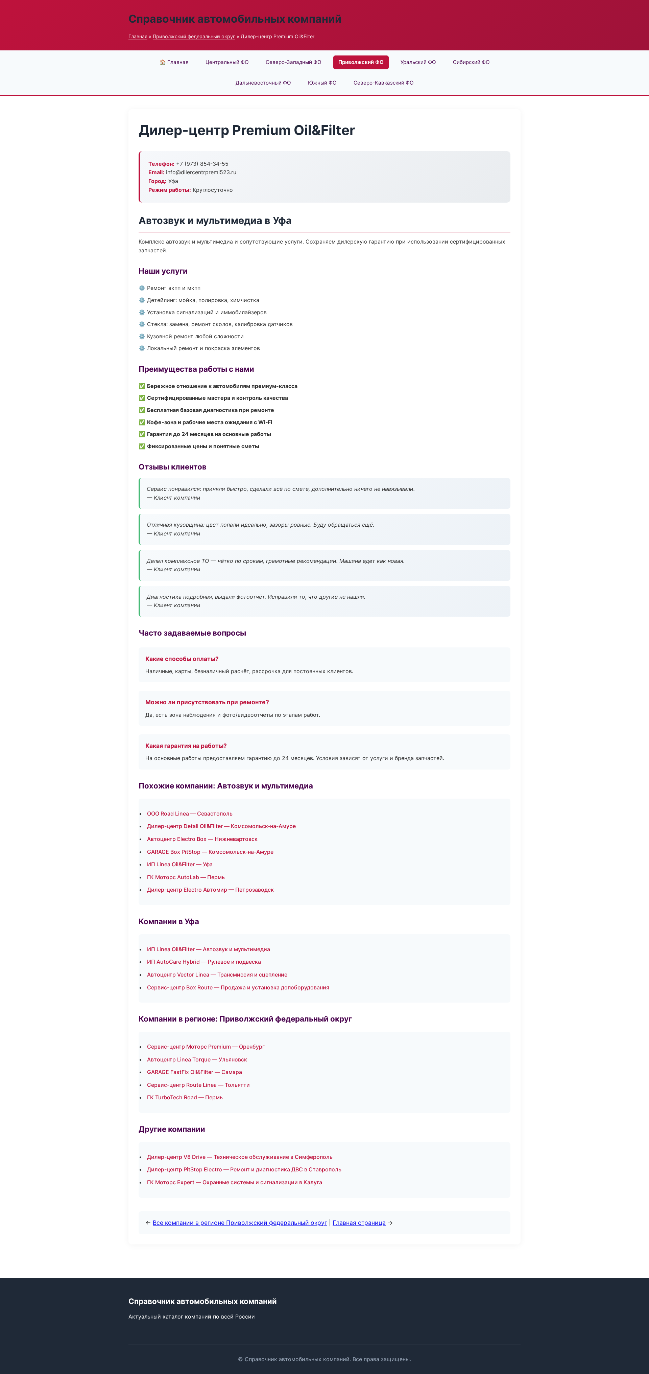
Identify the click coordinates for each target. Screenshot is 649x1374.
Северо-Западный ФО (293, 62)
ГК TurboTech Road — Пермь (185, 1097)
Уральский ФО (418, 62)
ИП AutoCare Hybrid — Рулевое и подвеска (204, 961)
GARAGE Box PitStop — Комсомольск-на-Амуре (210, 851)
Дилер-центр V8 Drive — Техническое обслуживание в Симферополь (240, 1156)
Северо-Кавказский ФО (384, 82)
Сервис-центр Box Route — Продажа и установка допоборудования (238, 987)
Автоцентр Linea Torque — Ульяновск (197, 1059)
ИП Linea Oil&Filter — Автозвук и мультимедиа (208, 949)
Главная (137, 36)
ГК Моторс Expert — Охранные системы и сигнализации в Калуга (234, 1182)
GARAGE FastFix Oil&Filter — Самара (194, 1072)
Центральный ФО (227, 62)
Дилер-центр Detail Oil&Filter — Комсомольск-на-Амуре (221, 826)
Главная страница (359, 1222)
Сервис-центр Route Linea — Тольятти (198, 1084)
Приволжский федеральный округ (194, 36)
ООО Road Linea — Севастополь (190, 813)
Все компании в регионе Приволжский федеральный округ (240, 1222)
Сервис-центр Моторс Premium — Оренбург (206, 1046)
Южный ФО (322, 82)
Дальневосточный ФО (263, 82)
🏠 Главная (174, 62)
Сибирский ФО (471, 62)
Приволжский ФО (361, 62)
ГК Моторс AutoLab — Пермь (186, 877)
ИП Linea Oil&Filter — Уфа (180, 864)
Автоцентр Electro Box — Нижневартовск (202, 838)
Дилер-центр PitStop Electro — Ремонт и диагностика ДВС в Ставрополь (244, 1169)
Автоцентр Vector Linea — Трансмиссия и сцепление (217, 974)
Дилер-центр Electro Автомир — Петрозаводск (210, 889)
